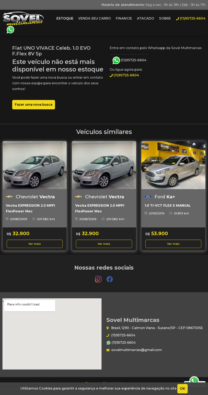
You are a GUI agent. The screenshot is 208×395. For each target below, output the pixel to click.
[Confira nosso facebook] (109, 277)
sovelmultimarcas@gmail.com (136, 350)
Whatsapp (10, 30)
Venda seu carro (94, 18)
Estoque (64, 18)
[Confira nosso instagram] (98, 277)
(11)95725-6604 (133, 60)
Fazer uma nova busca (33, 104)
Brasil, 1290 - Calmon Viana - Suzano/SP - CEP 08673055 (156, 328)
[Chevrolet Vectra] (35, 165)
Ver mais (34, 243)
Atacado (145, 18)
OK (182, 389)
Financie (124, 18)
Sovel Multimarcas (23, 18)
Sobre (165, 18)
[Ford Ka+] (173, 165)
